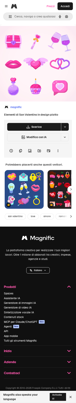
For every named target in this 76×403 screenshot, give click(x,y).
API (6, 331)
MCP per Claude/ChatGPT (24, 322)
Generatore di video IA (18, 307)
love (33, 216)
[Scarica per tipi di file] (65, 127)
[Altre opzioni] (58, 151)
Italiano (38, 270)
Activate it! (57, 396)
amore (47, 216)
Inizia (7, 351)
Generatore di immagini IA (20, 303)
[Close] (70, 397)
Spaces (8, 293)
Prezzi (51, 6)
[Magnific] (38, 239)
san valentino (15, 216)
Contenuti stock (14, 317)
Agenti (11, 326)
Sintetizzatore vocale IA (19, 312)
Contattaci (12, 373)
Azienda (10, 362)
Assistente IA (12, 298)
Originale (25, 33)
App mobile (11, 336)
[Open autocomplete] (8, 16)
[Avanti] (70, 189)
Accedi (65, 6)
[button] (38, 270)
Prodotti (10, 287)
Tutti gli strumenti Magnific (20, 340)
